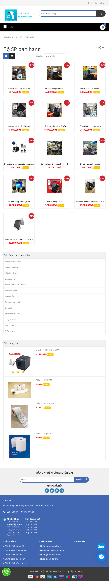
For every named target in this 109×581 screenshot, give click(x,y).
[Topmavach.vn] (18, 15)
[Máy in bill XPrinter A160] (19, 363)
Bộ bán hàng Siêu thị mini (19, 126)
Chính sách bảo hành (15, 558)
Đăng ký (103, 3)
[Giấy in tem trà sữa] (19, 416)
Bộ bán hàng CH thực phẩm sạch (54, 164)
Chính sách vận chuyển (16, 563)
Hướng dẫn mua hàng (50, 546)
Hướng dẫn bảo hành (50, 554)
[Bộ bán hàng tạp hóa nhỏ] (19, 73)
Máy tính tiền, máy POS (15, 285)
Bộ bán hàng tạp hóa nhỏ (19, 88)
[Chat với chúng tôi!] (101, 557)
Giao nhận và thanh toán (52, 550)
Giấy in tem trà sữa (45, 403)
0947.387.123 (27, 511)
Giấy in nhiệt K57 (44, 380)
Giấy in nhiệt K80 (44, 433)
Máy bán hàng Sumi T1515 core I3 (19, 239)
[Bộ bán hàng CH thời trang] (90, 110)
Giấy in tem (10, 331)
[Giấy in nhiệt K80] (19, 446)
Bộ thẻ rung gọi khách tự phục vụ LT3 (20, 164)
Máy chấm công (12, 296)
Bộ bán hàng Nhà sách (54, 88)
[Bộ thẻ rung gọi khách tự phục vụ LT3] (19, 148)
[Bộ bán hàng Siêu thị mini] (19, 110)
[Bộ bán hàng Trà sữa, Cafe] (19, 186)
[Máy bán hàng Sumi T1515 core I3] (19, 223)
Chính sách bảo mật (14, 546)
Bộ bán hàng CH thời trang (90, 126)
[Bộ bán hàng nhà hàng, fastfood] (54, 110)
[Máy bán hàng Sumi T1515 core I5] (90, 186)
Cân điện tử (10, 279)
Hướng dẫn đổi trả (49, 558)
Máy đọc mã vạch (13, 261)
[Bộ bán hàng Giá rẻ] (54, 186)
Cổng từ (8, 308)
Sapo (80, 571)
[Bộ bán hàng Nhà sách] (54, 73)
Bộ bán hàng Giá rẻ (54, 201)
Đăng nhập (92, 3)
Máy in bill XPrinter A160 (47, 350)
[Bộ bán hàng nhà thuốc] (90, 148)
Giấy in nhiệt (10, 319)
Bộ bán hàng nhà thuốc (90, 164)
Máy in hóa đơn (12, 267)
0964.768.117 (13, 511)
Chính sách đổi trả (13, 554)
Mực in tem (10, 325)
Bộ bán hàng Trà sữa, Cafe (19, 201)
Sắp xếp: (39, 56)
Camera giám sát (12, 302)
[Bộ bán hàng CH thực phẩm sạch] (54, 148)
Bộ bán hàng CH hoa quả (89, 88)
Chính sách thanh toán (16, 550)
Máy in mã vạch (12, 273)
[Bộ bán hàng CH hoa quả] (90, 73)
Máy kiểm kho (11, 290)
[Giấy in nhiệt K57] (19, 390)
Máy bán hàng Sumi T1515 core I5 (90, 201)
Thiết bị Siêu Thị (12, 314)
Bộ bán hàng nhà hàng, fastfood (54, 126)
